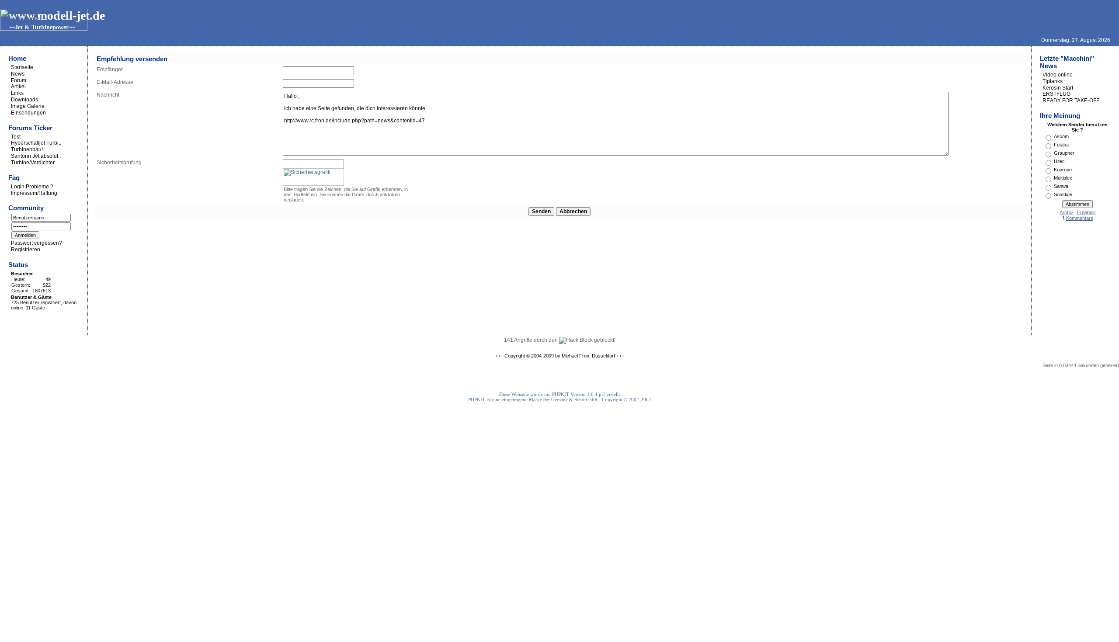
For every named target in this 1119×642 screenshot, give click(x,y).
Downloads (24, 100)
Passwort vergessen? (36, 243)
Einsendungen (28, 113)
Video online (1058, 75)
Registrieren (25, 249)
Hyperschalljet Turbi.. (36, 143)
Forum (18, 80)
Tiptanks (1053, 81)
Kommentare (1079, 218)
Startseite (22, 67)
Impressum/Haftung (34, 193)
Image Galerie (28, 106)
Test (16, 136)
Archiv (1066, 212)
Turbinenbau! (27, 149)
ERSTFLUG (1056, 94)
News (17, 74)
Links (17, 93)
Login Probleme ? (32, 187)
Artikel (18, 86)
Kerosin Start (1058, 87)
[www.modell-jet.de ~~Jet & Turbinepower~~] (43, 29)
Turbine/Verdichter (33, 163)
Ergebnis (1086, 212)
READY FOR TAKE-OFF (1071, 100)
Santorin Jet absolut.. (36, 156)
